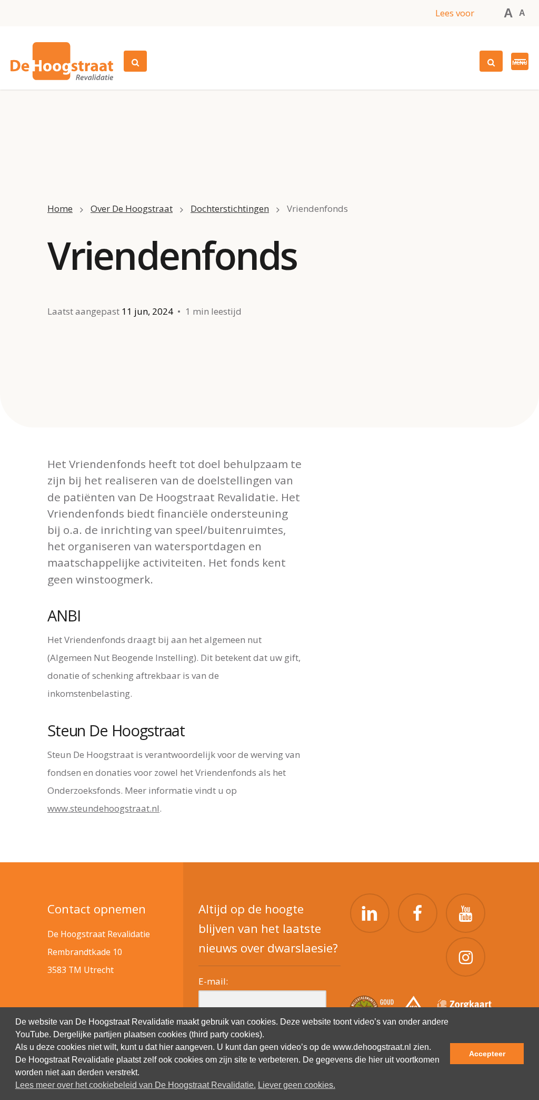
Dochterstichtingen (230, 208)
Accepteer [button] (487, 1053)
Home (60, 208)
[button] (519, 61)
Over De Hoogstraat (132, 208)
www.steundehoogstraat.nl (103, 808)
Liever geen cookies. (296, 1084)
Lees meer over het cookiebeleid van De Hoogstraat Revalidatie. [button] (135, 1084)
